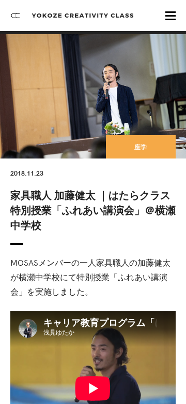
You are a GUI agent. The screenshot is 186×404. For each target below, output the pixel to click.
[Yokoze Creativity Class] (82, 15)
